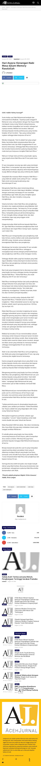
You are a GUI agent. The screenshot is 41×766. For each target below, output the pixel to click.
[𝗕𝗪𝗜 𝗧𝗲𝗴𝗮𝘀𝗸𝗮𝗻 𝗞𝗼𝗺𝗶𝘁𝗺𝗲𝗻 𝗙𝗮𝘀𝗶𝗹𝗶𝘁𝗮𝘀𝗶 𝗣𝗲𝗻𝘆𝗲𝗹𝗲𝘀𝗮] (7, 687)
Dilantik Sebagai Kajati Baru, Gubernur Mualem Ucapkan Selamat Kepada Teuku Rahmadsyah (27, 621)
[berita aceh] (11, 2)
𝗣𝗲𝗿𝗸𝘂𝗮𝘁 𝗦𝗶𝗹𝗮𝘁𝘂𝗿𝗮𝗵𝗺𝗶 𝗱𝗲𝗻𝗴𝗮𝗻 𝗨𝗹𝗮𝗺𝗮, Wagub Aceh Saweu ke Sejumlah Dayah (26, 677)
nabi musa (30, 487)
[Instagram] (16, 759)
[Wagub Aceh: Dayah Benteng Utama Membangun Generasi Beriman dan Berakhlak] (7, 654)
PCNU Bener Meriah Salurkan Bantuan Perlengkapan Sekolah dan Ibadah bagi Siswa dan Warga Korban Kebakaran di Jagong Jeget (27, 600)
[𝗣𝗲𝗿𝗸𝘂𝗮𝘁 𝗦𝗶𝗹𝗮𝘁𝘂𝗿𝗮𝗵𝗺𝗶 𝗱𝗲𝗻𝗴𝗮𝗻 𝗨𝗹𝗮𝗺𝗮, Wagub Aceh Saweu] (7, 676)
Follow (36, 537)
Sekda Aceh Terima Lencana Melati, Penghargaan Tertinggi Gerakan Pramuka (19, 578)
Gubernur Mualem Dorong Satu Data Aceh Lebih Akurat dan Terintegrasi (25, 610)
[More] (27, 78)
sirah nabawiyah (7, 489)
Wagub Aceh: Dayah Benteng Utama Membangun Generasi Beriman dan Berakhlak (24, 654)
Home (3, 7)
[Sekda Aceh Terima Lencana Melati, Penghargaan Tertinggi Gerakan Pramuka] (20, 562)
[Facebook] (3, 759)
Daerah (4, 574)
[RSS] (29, 759)
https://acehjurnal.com (20, 519)
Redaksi (9, 73)
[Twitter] (29, 760)
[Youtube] (3, 762)
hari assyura (11, 487)
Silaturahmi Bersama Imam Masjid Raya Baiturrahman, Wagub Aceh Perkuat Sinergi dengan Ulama (26, 665)
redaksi (4, 581)
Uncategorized (6, 626)
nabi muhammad (21, 487)
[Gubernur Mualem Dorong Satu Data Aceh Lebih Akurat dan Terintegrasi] (7, 612)
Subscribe (36, 542)
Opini (10, 56)
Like (38, 532)
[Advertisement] (20, 32)
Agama (8, 7)
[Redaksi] (4, 72)
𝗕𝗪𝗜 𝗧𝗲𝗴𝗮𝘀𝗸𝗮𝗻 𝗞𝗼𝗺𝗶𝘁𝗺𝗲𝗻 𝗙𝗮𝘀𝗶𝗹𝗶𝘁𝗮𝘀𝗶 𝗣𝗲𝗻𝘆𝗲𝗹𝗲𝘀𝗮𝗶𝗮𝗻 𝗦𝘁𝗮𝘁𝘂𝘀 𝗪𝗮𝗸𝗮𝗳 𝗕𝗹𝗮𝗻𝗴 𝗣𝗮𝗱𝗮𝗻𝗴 (26, 688)
